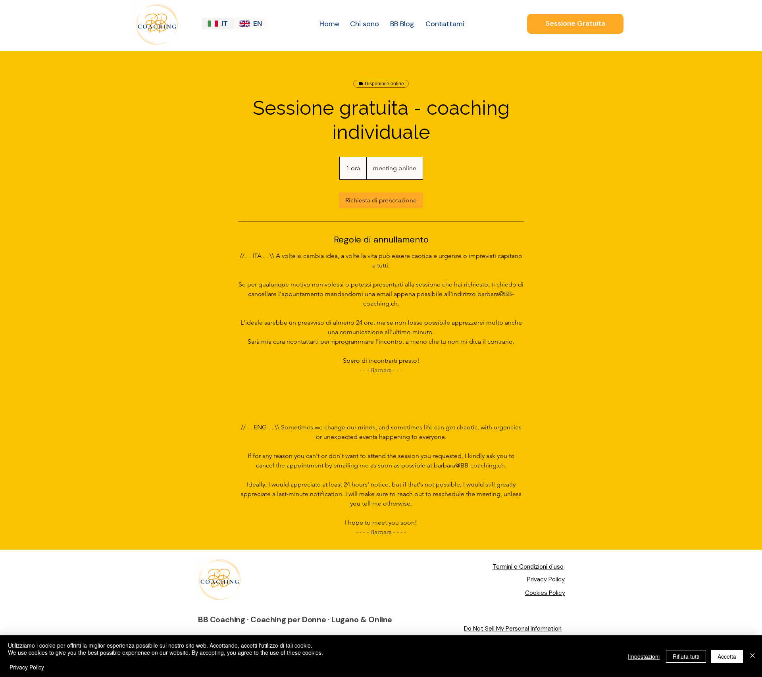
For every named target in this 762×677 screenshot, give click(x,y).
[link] (381, 200)
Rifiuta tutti (686, 656)
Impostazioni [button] (644, 656)
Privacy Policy (546, 579)
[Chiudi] (752, 656)
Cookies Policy (545, 593)
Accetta (727, 656)
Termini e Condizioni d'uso (528, 567)
